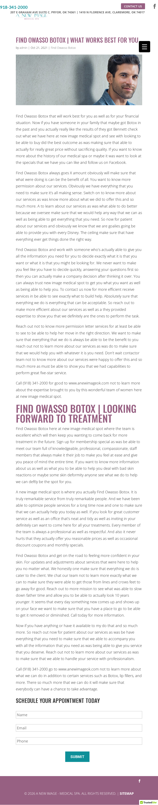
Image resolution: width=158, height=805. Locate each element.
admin (23, 48)
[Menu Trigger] (144, 46)
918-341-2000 (14, 7)
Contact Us (133, 6)
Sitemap (127, 793)
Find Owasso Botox (63, 48)
